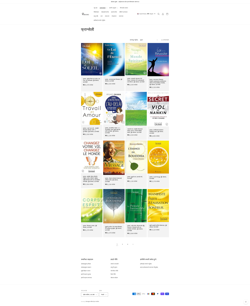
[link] (117, 244)
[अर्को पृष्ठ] (133, 244)
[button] (103, 8)
